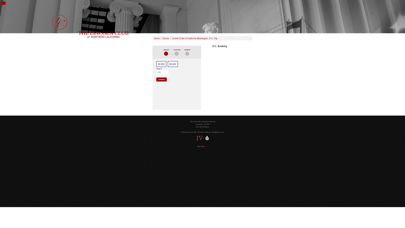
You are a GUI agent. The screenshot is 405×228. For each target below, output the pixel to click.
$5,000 (173, 64)
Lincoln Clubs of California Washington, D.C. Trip (194, 38)
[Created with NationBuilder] (207, 138)
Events (166, 38)
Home (157, 38)
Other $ (159, 69)
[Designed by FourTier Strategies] (199, 138)
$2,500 (161, 64)
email (206, 146)
